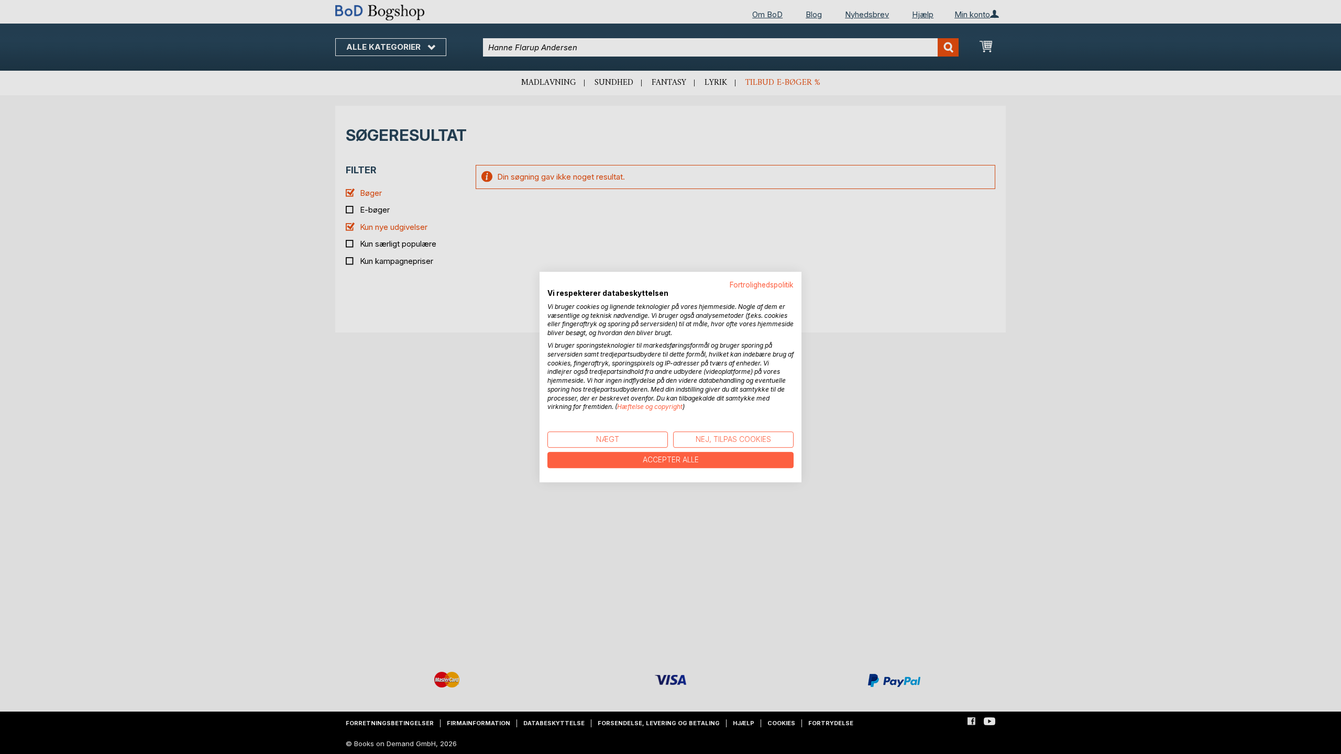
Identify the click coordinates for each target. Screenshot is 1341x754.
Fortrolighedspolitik (762, 285)
